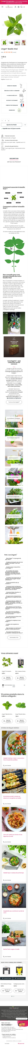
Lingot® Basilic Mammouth (20, 714)
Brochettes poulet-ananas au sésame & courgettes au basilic (12, 797)
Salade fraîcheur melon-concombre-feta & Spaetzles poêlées (14, 759)
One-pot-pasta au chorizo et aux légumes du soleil (12, 835)
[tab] (14, 559)
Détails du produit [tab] (14, 162)
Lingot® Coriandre (6, 671)
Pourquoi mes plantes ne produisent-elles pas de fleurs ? (14, 632)
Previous (3, 25)
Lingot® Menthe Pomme (7, 714)
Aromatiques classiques (13, 418)
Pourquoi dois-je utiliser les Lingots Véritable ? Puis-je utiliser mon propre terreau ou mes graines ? (13, 602)
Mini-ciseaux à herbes (20, 671)
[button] (14, 323)
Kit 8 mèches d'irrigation (6, 984)
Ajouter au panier (12, 124)
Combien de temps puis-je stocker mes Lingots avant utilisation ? (13, 579)
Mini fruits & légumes (13, 496)
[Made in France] (22, 105)
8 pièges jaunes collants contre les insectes (19, 984)
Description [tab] (14, 158)
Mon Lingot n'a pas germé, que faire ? (13, 559)
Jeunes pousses (13, 458)
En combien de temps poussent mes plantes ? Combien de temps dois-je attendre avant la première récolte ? (12, 573)
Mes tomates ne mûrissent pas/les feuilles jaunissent (13, 628)
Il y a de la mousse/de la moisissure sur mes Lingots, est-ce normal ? (13, 612)
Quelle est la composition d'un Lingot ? (12, 567)
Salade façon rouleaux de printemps (13, 873)
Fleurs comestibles (13, 477)
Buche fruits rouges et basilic (11, 949)
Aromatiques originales (13, 438)
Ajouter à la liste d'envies (25, 124)
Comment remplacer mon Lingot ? (13, 621)
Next (24, 25)
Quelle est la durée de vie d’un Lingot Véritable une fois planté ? (14, 563)
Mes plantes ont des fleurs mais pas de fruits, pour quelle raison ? (13, 608)
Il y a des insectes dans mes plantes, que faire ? (13, 617)
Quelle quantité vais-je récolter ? (12, 583)
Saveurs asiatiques (13, 516)
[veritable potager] (9, 7)
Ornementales (13, 535)
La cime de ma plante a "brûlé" (12, 624)
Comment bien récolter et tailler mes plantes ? (13, 593)
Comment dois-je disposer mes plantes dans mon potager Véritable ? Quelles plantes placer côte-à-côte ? (14, 588)
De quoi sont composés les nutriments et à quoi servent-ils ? (13, 597)
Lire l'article (7, 766)
